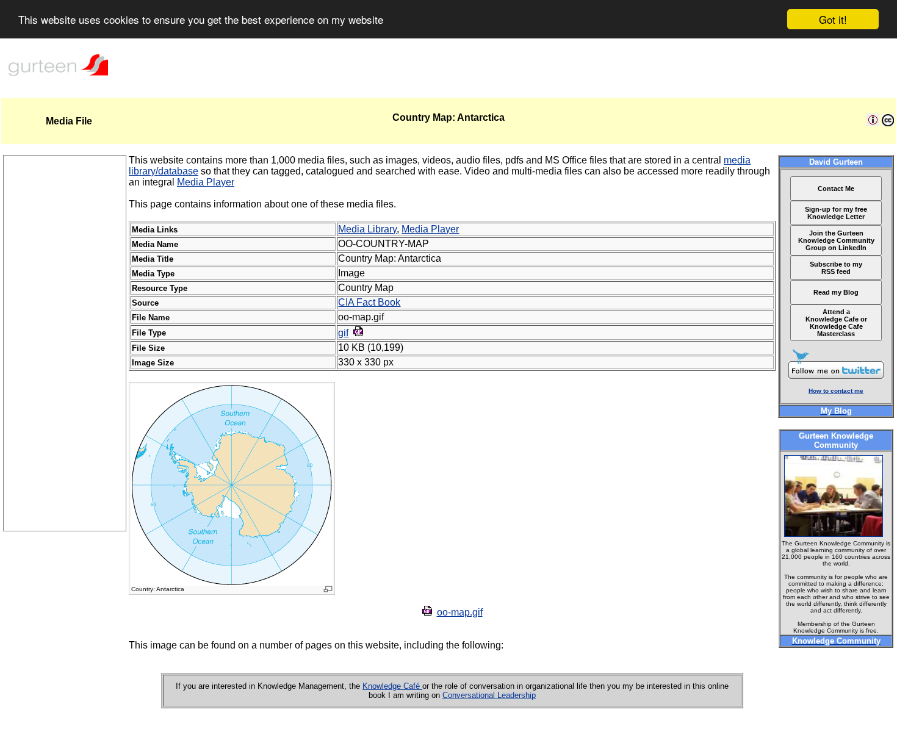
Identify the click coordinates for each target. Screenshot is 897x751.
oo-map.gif (460, 612)
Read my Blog (836, 292)
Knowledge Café (392, 686)
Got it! (833, 19)
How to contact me (836, 390)
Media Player (205, 182)
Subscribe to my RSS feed (836, 268)
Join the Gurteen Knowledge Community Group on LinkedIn (836, 240)
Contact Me (836, 188)
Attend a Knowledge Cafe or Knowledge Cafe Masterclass (836, 322)
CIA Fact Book (369, 302)
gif (343, 333)
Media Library (367, 229)
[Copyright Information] (888, 123)
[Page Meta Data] (872, 123)
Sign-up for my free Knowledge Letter (836, 213)
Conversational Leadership (489, 695)
